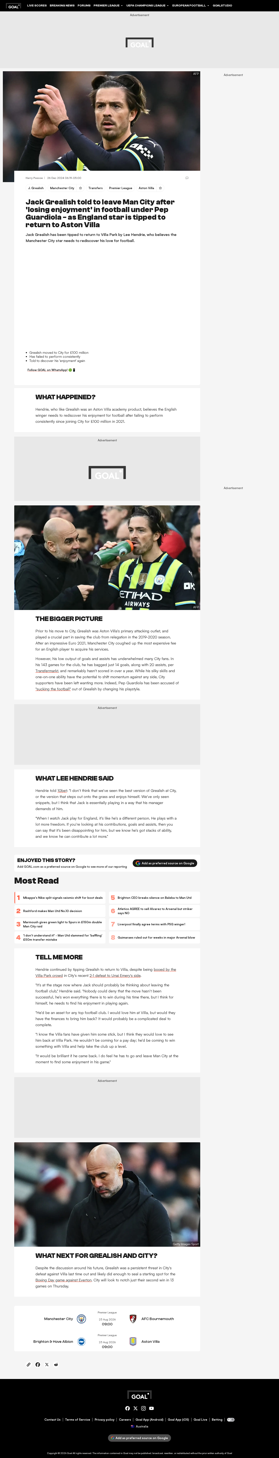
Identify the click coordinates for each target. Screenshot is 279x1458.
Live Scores (37, 5)
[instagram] (143, 1409)
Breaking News (62, 5)
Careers (125, 1419)
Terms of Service (77, 1419)
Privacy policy (104, 1419)
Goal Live (200, 1419)
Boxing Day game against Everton (63, 1280)
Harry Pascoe (34, 177)
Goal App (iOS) (178, 1419)
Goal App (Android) (149, 1419)
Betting (217, 1419)
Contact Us (52, 1419)
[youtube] (151, 1409)
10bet (62, 790)
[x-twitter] (135, 1409)
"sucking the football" (53, 689)
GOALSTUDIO (222, 5)
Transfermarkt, (47, 670)
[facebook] (128, 1409)
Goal (69, 1453)
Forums (84, 5)
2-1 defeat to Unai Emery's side (115, 975)
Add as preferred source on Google (168, 863)
